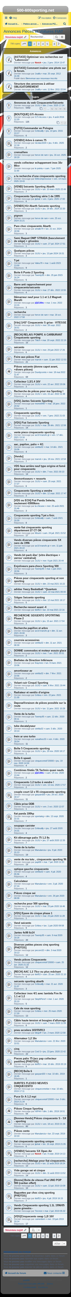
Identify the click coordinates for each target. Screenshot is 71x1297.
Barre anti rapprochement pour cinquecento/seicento (33, 286)
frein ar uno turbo (25, 736)
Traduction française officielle (31, 1284)
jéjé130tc (39, 303)
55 (64, 109)
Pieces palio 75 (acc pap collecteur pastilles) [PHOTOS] (35, 1060)
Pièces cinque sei (25, 893)
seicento (19, 347)
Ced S (38, 1051)
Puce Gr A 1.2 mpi (25, 1096)
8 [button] (54, 44)
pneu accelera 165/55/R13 (29, 1030)
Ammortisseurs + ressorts (30, 478)
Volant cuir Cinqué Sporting (31, 682)
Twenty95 (39, 275)
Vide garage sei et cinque (29, 1170)
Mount (38, 533)
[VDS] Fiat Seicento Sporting (31, 422)
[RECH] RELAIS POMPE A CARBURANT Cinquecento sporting (38, 336)
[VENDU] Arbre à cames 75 (30, 140)
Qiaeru (50, 1284)
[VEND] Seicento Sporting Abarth (34, 186)
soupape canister (24, 825)
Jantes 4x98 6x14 (24, 932)
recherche (20, 312)
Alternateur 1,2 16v (25, 1038)
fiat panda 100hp (24, 813)
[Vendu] (18, 456)
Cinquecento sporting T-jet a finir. (34, 515)
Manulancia (40, 850)
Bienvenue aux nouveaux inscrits (41, 78)
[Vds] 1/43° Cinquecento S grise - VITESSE (40, 322)
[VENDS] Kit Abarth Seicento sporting (37, 205)
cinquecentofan (42, 1089)
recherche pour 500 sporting (31, 903)
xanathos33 (40, 739)
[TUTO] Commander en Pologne (33, 128)
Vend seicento (22, 922)
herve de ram (41, 155)
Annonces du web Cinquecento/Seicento (39, 102)
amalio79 (39, 229)
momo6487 (40, 403)
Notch (38, 62)
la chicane (40, 506)
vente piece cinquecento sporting (34, 432)
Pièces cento (22, 1130)
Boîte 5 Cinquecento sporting (32, 748)
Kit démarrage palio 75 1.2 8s (32, 837)
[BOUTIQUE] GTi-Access (29, 114)
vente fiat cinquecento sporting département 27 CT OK (33, 529)
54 (60, 109)
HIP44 (38, 1111)
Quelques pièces (24, 250)
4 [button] (43, 44)
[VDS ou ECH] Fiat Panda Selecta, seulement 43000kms (34, 502)
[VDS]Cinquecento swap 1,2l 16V (34, 1216)
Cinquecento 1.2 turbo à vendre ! (34, 782)
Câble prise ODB (24, 803)
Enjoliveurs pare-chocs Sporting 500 (36, 566)
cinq (16, 1048)
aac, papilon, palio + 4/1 (28, 444)
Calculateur (21, 881)
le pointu (39, 168)
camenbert (40, 1219)
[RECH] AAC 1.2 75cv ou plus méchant (37, 971)
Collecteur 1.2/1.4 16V (27, 381)
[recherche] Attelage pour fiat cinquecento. (40, 1160)
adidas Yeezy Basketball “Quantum (35, 589)
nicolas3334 (40, 143)
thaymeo (39, 663)
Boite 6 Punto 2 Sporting (29, 272)
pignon (18, 215)
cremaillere (21, 152)
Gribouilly (39, 131)
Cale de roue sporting (27, 1008)
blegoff (38, 1033)
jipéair (37, 199)
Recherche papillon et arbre (31, 628)
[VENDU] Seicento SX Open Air (33, 1151)
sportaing (39, 816)
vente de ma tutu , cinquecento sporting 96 (40, 859)
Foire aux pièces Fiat (26, 356)
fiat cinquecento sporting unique (34, 1141)
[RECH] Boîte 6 (23, 1071)
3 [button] (38, 44)
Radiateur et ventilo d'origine (31, 692)
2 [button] (34, 44)
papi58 (38, 862)
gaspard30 (40, 794)
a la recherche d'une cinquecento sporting (39, 176)
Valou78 (38, 263)
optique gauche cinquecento (31, 869)
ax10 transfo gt (42, 435)
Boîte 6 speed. (22, 758)
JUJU (37, 105)
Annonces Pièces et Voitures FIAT (33, 31)
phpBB (26, 1280)
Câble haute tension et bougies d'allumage (40, 1020)
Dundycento (41, 372)
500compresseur (43, 179)
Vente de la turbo (24, 713)
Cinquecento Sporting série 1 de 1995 (37, 196)
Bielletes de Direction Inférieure (33, 660)
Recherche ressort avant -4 (30, 607)
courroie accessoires (26, 640)
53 (56, 109)
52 (52, 109)
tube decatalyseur (25, 725)
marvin (38, 359)
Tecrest (38, 1211)
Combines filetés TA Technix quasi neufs (39, 770)
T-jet (16, 260)
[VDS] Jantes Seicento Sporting (33, 400)
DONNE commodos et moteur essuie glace (40, 650)
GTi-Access (41, 117)
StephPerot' (40, 999)
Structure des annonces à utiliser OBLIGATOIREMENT (34, 85)
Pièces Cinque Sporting (28, 1108)
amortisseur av (23, 670)
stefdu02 (39, 447)
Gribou (38, 695)
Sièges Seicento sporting (29, 597)
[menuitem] (13, 18)
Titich (37, 340)
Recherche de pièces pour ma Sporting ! (38, 391)
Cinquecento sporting (27, 412)
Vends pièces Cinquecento (30, 959)
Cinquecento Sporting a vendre (33, 490)
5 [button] (47, 44)
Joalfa (38, 73)
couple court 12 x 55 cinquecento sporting (39, 791)
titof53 (38, 610)
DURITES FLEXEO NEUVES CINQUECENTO (31, 1085)
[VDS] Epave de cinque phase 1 (33, 913)
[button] (24, 43)
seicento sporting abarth (29, 981)
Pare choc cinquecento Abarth (32, 226)
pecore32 (39, 950)
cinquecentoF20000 (44, 761)
